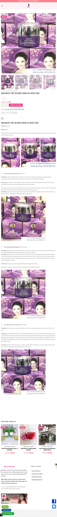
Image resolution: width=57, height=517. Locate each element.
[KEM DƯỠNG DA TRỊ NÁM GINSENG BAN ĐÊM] (28, 434)
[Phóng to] (3, 71)
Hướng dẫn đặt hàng (36, 477)
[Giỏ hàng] (1, 515)
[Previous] (4, 43)
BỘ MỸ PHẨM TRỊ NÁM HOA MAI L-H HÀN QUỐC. (10, 449)
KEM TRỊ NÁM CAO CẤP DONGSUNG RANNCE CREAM (47, 449)
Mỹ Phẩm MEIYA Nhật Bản (12, 90)
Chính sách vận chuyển (37, 474)
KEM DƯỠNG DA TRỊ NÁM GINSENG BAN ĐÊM (28, 449)
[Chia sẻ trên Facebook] (5, 113)
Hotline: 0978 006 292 (8, 513)
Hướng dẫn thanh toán (37, 479)
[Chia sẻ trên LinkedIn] (16, 113)
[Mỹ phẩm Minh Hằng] (28, 5)
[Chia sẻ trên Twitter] (8, 113)
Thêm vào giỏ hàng (15, 105)
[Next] (53, 43)
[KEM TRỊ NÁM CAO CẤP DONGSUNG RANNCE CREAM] (47, 434)
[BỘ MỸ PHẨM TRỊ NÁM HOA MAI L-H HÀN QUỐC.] (9, 434)
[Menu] (2, 6)
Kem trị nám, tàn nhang (9, 109)
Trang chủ (3, 90)
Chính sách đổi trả (36, 471)
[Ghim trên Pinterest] (13, 113)
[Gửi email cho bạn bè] (10, 113)
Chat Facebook (6, 510)
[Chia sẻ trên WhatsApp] (2, 113)
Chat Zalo (5, 506)
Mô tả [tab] (2, 118)
